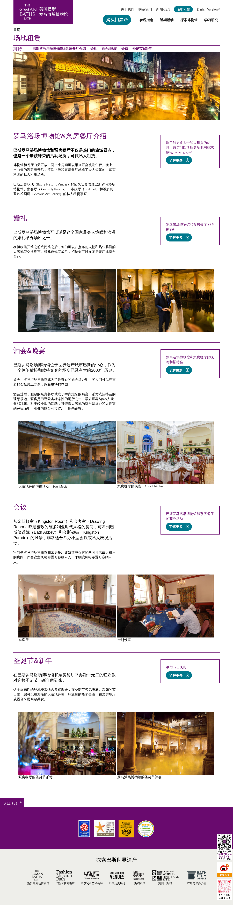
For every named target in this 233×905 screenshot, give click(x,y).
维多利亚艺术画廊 (92, 883)
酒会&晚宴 (109, 48)
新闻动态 (163, 9)
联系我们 (145, 9)
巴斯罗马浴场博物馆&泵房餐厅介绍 (59, 48)
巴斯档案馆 (138, 883)
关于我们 (127, 9)
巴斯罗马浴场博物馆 (37, 883)
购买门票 (114, 19)
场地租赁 (183, 9)
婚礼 (93, 48)
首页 (16, 29)
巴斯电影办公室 (196, 883)
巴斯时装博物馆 (65, 883)
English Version (208, 9)
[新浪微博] (224, 876)
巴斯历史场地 (117, 883)
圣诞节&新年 (142, 48)
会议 (124, 48)
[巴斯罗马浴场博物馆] (43, 21)
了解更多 (177, 161)
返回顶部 (10, 803)
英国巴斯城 (165, 883)
